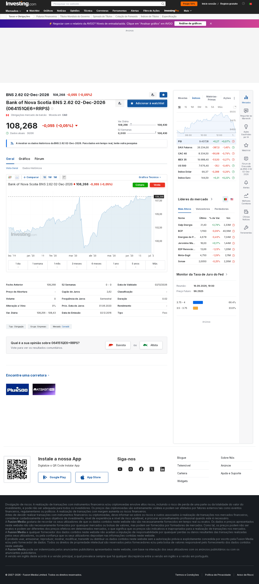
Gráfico (24, 159)
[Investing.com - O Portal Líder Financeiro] (21, 3)
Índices (196, 98)
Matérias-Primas (211, 98)
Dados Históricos (32, 168)
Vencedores (203, 209)
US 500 (182, 165)
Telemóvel (184, 465)
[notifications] (243, 3)
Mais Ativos (184, 209)
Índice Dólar (185, 171)
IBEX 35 (182, 159)
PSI (180, 141)
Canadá (65, 326)
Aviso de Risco (245, 574)
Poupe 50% (189, 3)
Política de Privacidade (218, 574)
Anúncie (226, 465)
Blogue (181, 457)
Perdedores (221, 209)
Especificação (169, 16)
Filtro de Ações (151, 10)
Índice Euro (184, 177)
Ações (227, 98)
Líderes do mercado (193, 199)
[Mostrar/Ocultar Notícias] (64, 177)
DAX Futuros (185, 147)
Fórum (39, 159)
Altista (154, 345)
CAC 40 (182, 153)
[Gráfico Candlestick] (10, 177)
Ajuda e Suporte (231, 473)
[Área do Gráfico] (17, 177)
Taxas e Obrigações (19, 16)
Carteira (182, 473)
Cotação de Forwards (126, 16)
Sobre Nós (227, 457)
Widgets (182, 481)
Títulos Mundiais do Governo (75, 16)
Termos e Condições (187, 574)
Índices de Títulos (150, 16)
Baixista (121, 345)
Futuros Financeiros (46, 16)
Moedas (182, 98)
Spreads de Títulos (102, 16)
